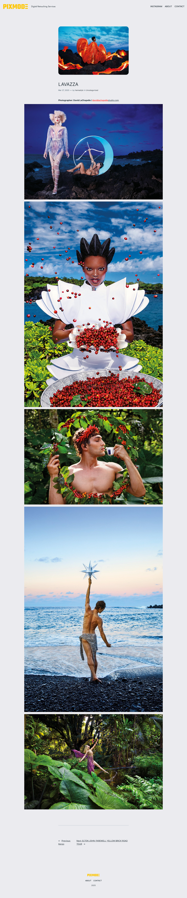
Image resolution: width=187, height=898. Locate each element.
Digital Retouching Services (43, 6)
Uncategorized (92, 90)
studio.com (113, 100)
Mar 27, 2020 (63, 90)
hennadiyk (79, 90)
